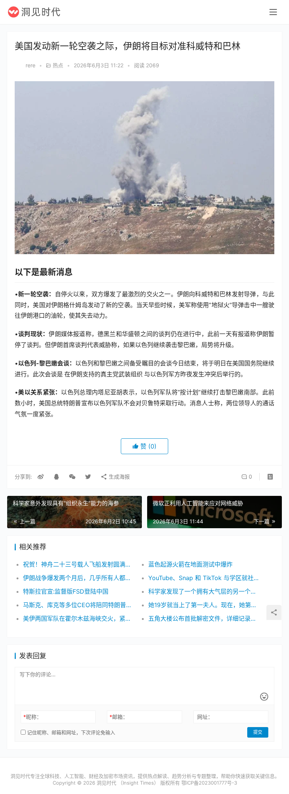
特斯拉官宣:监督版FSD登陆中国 (65, 591)
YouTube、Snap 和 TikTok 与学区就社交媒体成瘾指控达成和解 (204, 578)
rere (30, 65)
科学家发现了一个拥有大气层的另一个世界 (204, 591)
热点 (58, 65)
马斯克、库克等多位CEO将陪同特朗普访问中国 (79, 605)
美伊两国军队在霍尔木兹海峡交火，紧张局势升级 (79, 618)
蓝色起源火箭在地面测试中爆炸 (190, 564)
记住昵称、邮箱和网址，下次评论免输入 (70, 732)
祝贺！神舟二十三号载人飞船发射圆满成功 (79, 564)
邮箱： (119, 717)
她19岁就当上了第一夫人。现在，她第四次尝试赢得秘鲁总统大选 (204, 605)
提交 (257, 732)
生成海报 (118, 476)
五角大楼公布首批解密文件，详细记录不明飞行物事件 (204, 618)
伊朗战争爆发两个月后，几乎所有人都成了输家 (79, 578)
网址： (205, 717)
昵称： (32, 717)
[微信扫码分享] (72, 476)
